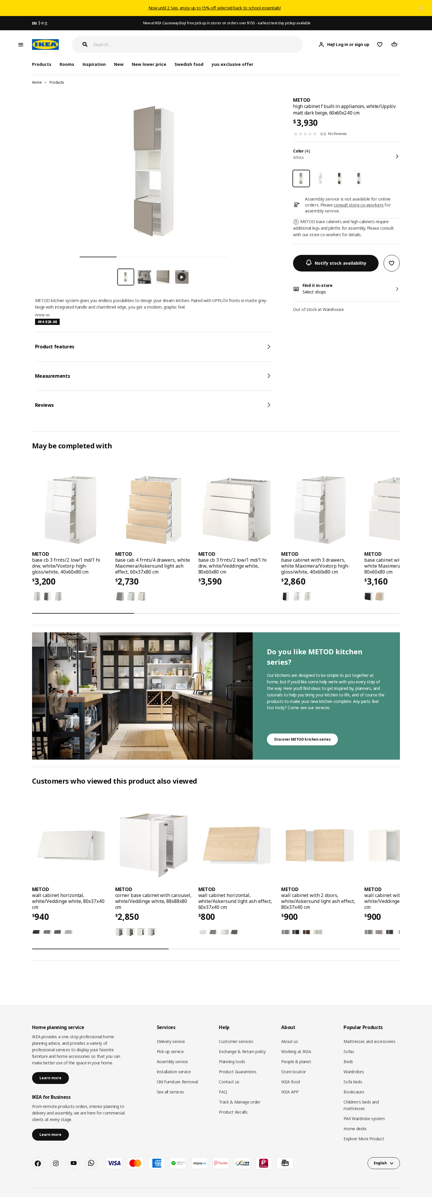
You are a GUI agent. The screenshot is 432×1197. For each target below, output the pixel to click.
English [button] (380, 1163)
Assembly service (172, 1061)
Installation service (174, 1071)
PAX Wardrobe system (364, 1118)
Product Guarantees (237, 1071)
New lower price (149, 64)
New (119, 64)
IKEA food (290, 1082)
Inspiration (94, 64)
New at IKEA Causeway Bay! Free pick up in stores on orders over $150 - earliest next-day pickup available (227, 23)
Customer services (236, 1041)
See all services (170, 1092)
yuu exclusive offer (232, 64)
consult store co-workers (359, 205)
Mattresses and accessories (369, 1041)
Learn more (50, 1077)
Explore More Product (364, 1139)
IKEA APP (289, 1092)
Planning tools (232, 1061)
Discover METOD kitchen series (302, 739)
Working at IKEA (296, 1051)
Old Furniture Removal (177, 1082)
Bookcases (354, 1092)
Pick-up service (170, 1051)
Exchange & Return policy (242, 1051)
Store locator (293, 1071)
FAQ (223, 1092)
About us (289, 1041)
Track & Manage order (239, 1102)
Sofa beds (353, 1082)
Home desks (355, 1128)
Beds (348, 1061)
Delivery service (171, 1041)
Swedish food (189, 64)
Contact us (229, 1082)
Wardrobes (354, 1071)
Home (37, 82)
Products (57, 82)
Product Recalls (233, 1112)
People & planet (296, 1061)
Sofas (349, 1051)
